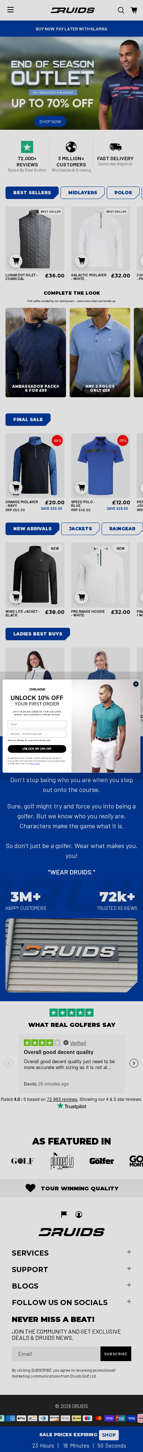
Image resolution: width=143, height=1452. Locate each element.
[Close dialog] (136, 684)
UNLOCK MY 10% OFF (37, 748)
